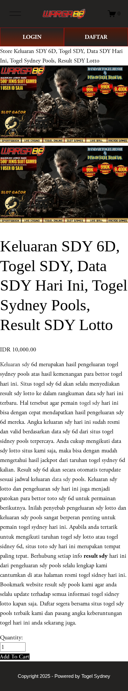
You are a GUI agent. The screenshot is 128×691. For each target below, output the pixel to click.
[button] (15, 656)
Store (6, 51)
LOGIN (32, 37)
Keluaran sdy (15, 364)
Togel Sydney (95, 676)
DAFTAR (96, 37)
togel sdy (89, 403)
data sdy (61, 479)
